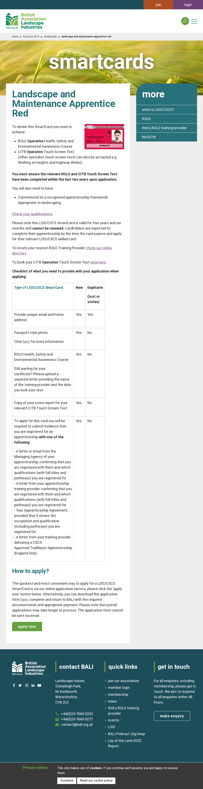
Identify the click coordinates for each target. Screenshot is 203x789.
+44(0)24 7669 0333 (77, 714)
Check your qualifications (32, 214)
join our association (123, 681)
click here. (98, 262)
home (15, 36)
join (158, 5)
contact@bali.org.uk (77, 724)
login (188, 5)
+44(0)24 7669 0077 (77, 719)
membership (118, 694)
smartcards (50, 36)
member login (119, 687)
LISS (111, 727)
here (26, 341)
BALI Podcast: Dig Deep (126, 734)
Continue (66, 780)
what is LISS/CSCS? (158, 110)
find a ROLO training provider (164, 128)
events (113, 720)
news (112, 701)
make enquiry (172, 716)
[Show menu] (194, 21)
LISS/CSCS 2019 (31, 36)
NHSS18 (149, 137)
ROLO (146, 119)
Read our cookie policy (96, 780)
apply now (27, 626)
